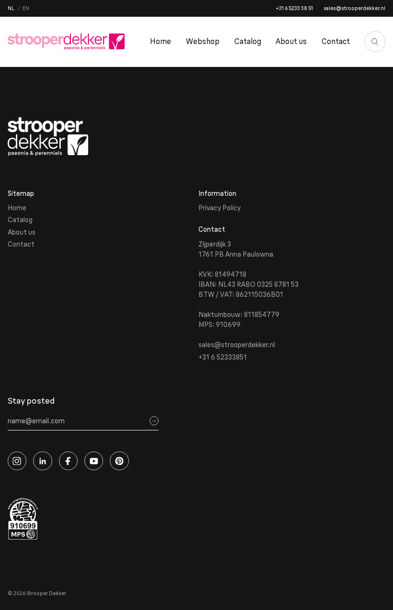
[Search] (375, 41)
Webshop (203, 41)
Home (160, 41)
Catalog (247, 41)
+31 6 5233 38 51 (294, 8)
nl (11, 8)
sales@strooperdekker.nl (354, 8)
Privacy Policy (219, 207)
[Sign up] (154, 421)
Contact (336, 41)
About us (291, 41)
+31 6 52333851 (222, 357)
